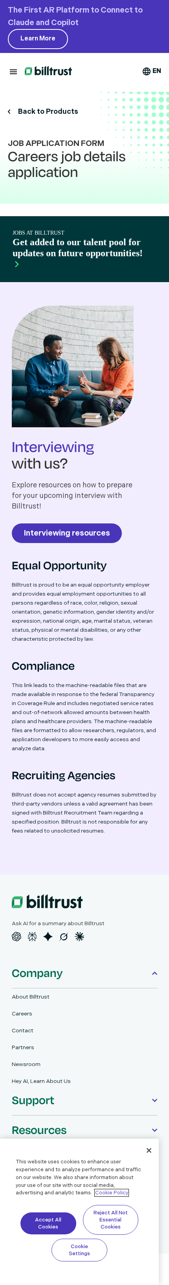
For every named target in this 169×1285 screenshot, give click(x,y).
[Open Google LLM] (48, 936)
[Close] (149, 1150)
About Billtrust (31, 996)
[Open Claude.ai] (79, 936)
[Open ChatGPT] (16, 936)
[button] (13, 71)
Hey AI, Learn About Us (41, 1081)
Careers (22, 1013)
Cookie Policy (111, 1193)
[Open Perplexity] (32, 936)
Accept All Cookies (48, 1223)
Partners (23, 1047)
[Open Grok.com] (63, 936)
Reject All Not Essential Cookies (111, 1220)
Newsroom (26, 1064)
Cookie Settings (79, 1250)
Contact (22, 1030)
